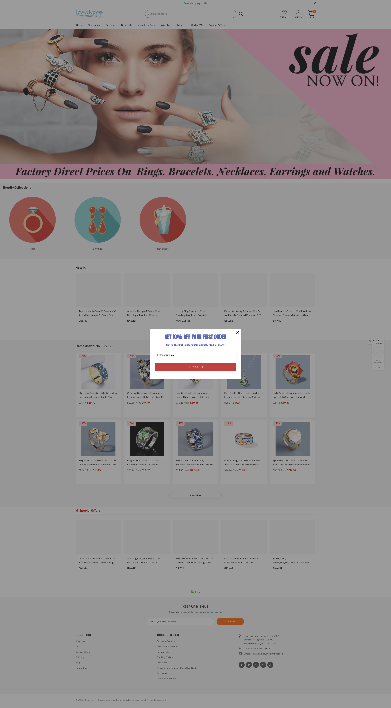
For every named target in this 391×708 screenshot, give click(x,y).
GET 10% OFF (196, 367)
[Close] (237, 332)
